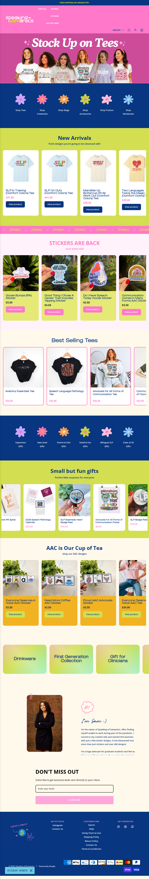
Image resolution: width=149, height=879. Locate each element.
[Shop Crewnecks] (42, 99)
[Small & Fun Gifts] (85, 431)
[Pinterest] (125, 826)
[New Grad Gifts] (42, 431)
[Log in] (135, 30)
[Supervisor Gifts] (20, 431)
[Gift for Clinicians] (118, 659)
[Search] (129, 30)
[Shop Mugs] (63, 99)
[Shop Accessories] (85, 99)
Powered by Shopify (47, 866)
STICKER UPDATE (17, 870)
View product (15, 204)
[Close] (31, 870)
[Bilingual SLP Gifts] (107, 431)
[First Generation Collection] (71, 659)
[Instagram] (118, 826)
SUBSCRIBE (75, 800)
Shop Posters (106, 110)
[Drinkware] (25, 659)
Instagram (58, 825)
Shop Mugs (63, 110)
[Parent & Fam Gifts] (63, 431)
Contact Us (57, 829)
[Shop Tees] (20, 99)
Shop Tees (21, 110)
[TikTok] (132, 826)
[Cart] (142, 30)
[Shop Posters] (107, 99)
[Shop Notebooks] (128, 99)
